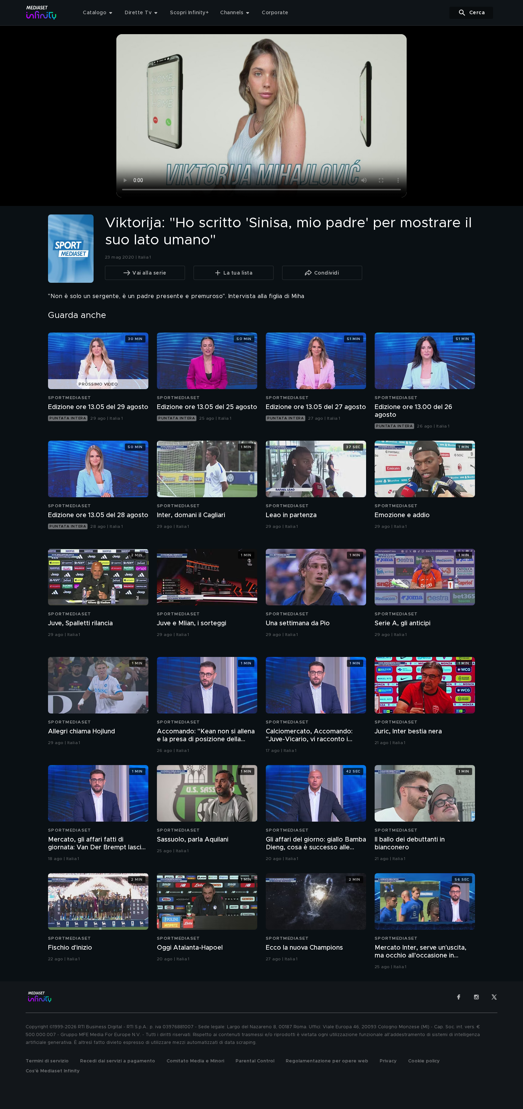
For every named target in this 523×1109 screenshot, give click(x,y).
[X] (494, 997)
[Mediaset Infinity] (41, 12)
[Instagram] (476, 997)
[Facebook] (458, 997)
